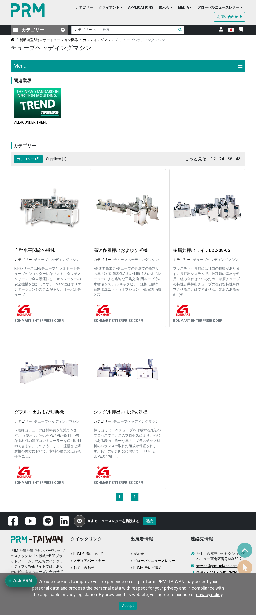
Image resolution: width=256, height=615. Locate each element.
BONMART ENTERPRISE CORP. (39, 321)
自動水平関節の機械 (34, 250)
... (127, 497)
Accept (128, 606)
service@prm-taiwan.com (217, 566)
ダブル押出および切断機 (39, 411)
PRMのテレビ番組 (148, 568)
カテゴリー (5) (28, 159)
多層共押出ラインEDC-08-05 (201, 250)
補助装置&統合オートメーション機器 (49, 40)
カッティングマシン (98, 40)
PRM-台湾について (88, 554)
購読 (149, 521)
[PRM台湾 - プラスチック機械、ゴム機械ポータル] (38, 539)
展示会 (139, 554)
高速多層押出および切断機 (121, 250)
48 (238, 158)
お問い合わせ (84, 568)
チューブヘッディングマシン (57, 260)
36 (230, 158)
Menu (20, 66)
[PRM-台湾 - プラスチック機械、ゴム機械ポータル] (29, 10)
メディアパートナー (89, 561)
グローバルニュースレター (155, 561)
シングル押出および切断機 (121, 411)
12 (213, 158)
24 (221, 158)
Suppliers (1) (56, 159)
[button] (111, 7)
